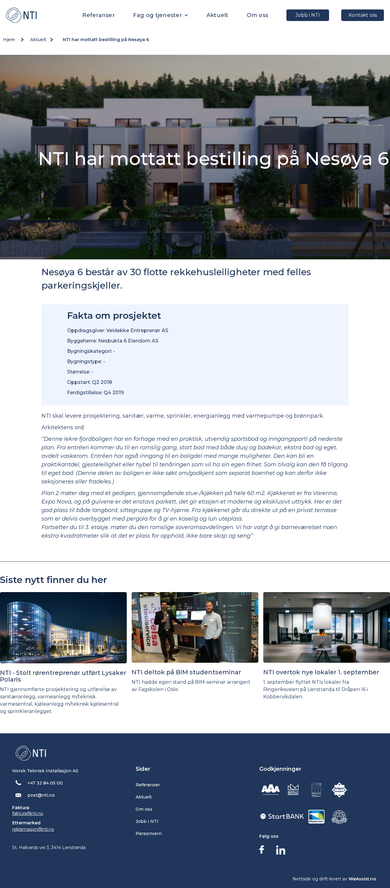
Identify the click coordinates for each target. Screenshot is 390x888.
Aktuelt (218, 15)
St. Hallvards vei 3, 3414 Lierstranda (49, 847)
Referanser (98, 15)
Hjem (9, 39)
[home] (21, 15)
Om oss (257, 15)
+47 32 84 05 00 (45, 783)
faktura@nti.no (27, 813)
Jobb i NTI (308, 15)
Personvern (149, 833)
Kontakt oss (363, 15)
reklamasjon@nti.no (33, 829)
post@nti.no (41, 795)
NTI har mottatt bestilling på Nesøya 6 (106, 39)
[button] (160, 15)
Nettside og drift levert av (334, 879)
